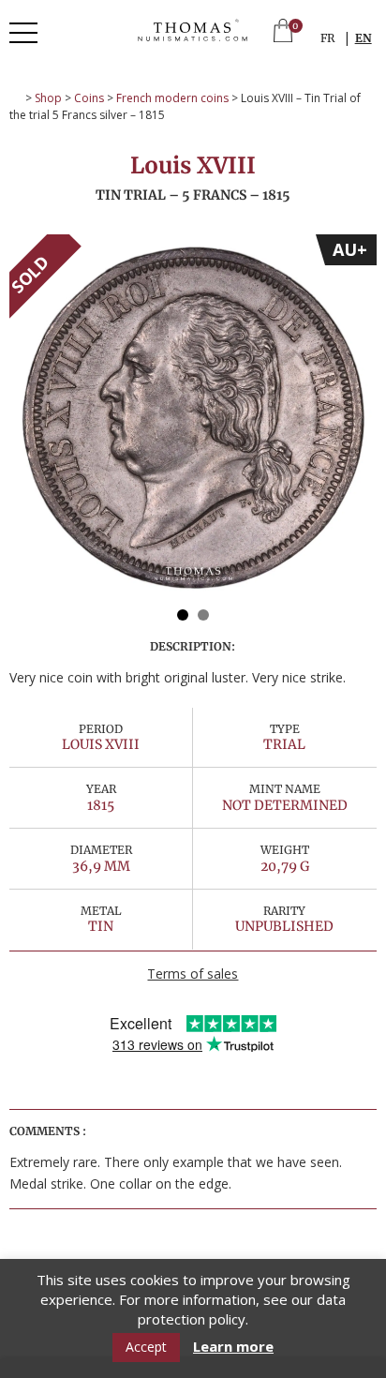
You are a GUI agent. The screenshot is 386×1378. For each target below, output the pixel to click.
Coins (89, 98)
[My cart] (283, 32)
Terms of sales (192, 973)
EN (363, 38)
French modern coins (172, 98)
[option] (193, 418)
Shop (48, 98)
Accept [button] (146, 1347)
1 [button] (182, 615)
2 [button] (203, 615)
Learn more (233, 1347)
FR (327, 38)
